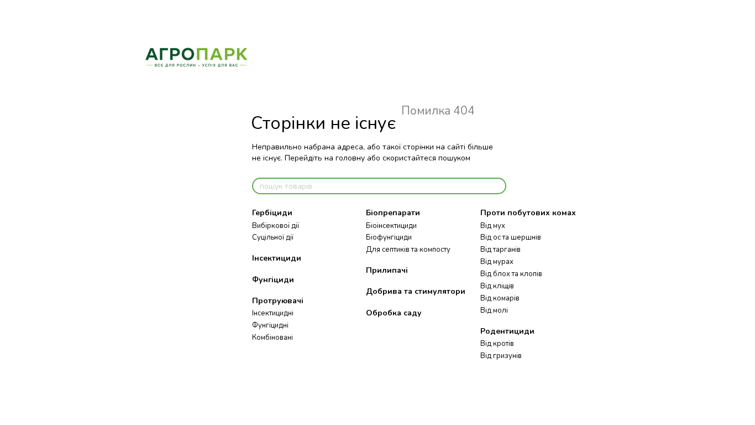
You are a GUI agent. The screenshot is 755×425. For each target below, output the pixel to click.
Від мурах (496, 262)
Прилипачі (387, 270)
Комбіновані (272, 338)
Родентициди (507, 331)
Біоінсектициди (391, 226)
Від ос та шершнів (510, 237)
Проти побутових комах (528, 213)
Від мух (492, 226)
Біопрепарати (393, 213)
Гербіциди (272, 213)
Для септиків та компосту (408, 250)
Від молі (494, 310)
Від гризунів (501, 356)
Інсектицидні (272, 313)
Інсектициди (276, 258)
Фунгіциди (273, 279)
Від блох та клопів (511, 274)
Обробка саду (394, 313)
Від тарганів (500, 250)
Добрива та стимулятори (415, 291)
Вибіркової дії (275, 226)
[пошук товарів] (497, 186)
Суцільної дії (272, 237)
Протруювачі (277, 301)
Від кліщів (497, 286)
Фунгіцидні (270, 325)
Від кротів (497, 344)
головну (350, 158)
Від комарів (500, 298)
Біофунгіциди (389, 237)
